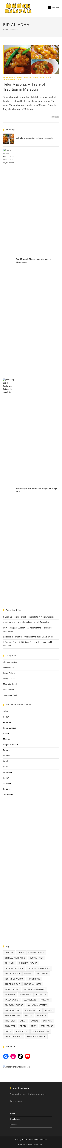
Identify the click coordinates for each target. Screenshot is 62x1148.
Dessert (28, 974)
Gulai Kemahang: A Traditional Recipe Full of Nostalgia (26, 622)
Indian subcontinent (34, 989)
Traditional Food (12, 79)
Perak (6, 761)
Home (5, 30)
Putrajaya (7, 772)
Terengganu (8, 794)
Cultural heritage (14, 968)
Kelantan (7, 722)
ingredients (25, 995)
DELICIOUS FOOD (12, 974)
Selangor (7, 789)
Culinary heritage (28, 963)
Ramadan (41, 1016)
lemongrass (30, 1000)
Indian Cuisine (9, 673)
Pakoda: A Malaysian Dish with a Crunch (34, 138)
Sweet (8, 1031)
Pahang (6, 750)
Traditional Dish (40, 1031)
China (21, 953)
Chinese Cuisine (10, 662)
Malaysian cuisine (14, 1005)
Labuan (6, 733)
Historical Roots (32, 984)
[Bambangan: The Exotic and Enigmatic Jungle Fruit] (8, 490)
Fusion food (34, 979)
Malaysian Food (41, 77)
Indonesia (10, 995)
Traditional (22, 1031)
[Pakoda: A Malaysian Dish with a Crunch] (8, 139)
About (12, 1113)
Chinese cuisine (36, 953)
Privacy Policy (21, 1140)
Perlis (6, 767)
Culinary (9, 963)
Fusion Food (9, 77)
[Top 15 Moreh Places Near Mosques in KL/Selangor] (8, 261)
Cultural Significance (39, 968)
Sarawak (7, 783)
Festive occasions (14, 979)
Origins (49, 1010)
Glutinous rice (12, 984)
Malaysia (44, 1000)
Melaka (6, 739)
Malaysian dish (12, 1010)
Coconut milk (36, 958)
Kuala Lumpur (9, 728)
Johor (5, 711)
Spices (23, 1026)
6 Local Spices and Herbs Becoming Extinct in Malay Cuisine (28, 617)
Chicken (9, 953)
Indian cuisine (12, 989)
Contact (13, 1124)
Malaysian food (33, 1010)
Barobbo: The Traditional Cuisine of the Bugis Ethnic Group (28, 637)
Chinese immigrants (15, 958)
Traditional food (13, 1037)
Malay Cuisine (24, 77)
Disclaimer (15, 1119)
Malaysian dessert (37, 1005)
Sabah (6, 778)
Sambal (34, 1021)
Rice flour (10, 1021)
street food (47, 1026)
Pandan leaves (12, 1016)
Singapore (10, 1026)
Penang (6, 756)
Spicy (33, 1026)
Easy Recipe (42, 974)
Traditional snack (36, 1037)
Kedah (6, 717)
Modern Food (8, 689)
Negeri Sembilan (11, 744)
